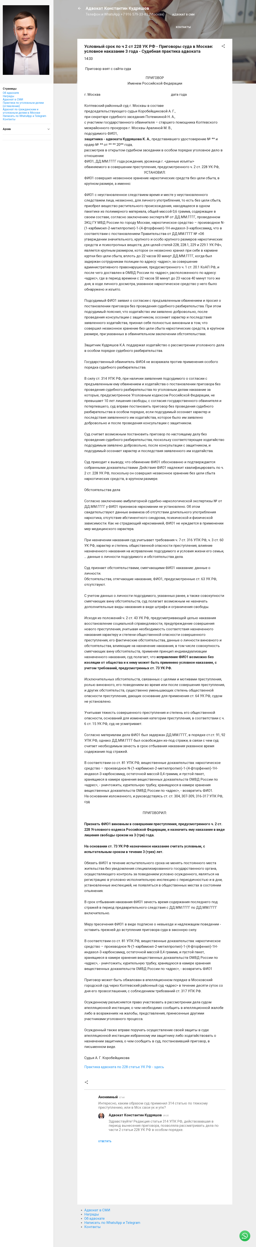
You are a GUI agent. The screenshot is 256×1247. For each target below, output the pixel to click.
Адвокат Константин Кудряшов (117, 8)
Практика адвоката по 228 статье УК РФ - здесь (124, 1067)
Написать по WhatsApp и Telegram (112, 1223)
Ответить (104, 1141)
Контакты (183, 27)
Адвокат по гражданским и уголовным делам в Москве (21, 111)
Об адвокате (94, 1218)
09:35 (166, 1115)
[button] (223, 46)
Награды (91, 1214)
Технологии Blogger (157, 1238)
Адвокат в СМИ (183, 14)
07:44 (122, 1097)
